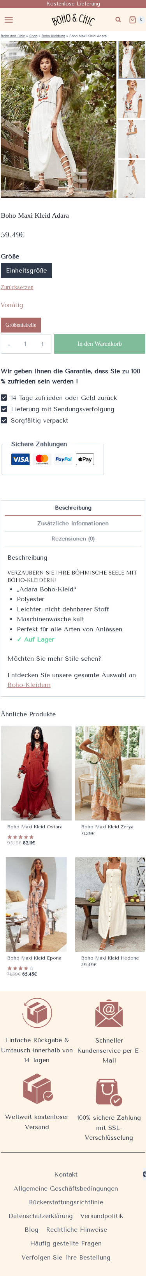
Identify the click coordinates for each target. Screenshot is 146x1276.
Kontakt (65, 1174)
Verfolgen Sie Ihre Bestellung (66, 1257)
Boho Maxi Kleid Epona (34, 958)
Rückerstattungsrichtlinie (66, 1202)
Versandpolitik (101, 1216)
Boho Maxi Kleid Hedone (110, 958)
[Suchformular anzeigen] (118, 20)
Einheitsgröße (26, 270)
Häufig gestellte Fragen (66, 1243)
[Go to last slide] (131, 45)
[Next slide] (131, 194)
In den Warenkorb (99, 343)
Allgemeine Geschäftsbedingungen (66, 1188)
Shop (33, 36)
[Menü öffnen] (9, 20)
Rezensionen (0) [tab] (73, 538)
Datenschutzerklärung (41, 1216)
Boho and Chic (13, 36)
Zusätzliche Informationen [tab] (73, 523)
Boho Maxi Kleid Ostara (35, 827)
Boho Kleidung (53, 36)
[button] (131, 60)
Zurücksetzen (17, 287)
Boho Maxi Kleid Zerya (107, 827)
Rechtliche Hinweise (76, 1229)
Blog (32, 1229)
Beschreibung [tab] (73, 507)
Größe (10, 256)
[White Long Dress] (58, 119)
